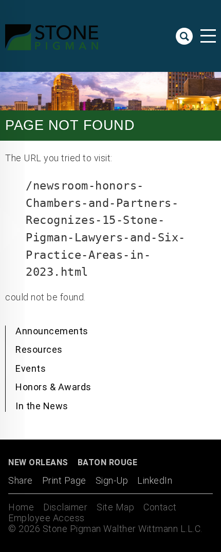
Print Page (64, 480)
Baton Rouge (108, 462)
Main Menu (208, 36)
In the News (41, 406)
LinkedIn (154, 480)
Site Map (115, 507)
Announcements (51, 331)
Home (21, 507)
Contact (160, 507)
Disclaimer (65, 507)
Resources (39, 349)
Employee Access (46, 517)
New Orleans (38, 462)
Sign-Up (112, 480)
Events (30, 368)
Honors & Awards (53, 387)
